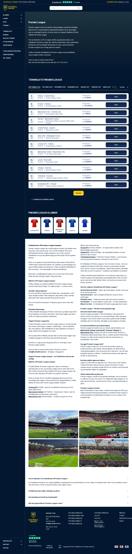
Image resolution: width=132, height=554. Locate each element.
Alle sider (59, 546)
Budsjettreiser (9, 38)
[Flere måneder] (115, 87)
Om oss (5, 548)
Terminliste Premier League (43, 199)
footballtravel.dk (75, 518)
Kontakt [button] (6, 544)
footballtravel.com (76, 515)
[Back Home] (10, 8)
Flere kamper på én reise (12, 51)
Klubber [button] (6, 15)
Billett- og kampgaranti (99, 521)
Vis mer (78, 193)
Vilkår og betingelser (49, 546)
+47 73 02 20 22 (54, 516)
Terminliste (7, 31)
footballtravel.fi (74, 521)
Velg (116, 97)
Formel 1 (6, 25)
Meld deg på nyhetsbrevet (99, 526)
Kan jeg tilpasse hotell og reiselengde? (43, 497)
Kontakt (97, 518)
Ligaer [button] (5, 18)
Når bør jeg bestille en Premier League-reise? (46, 503)
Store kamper (8, 42)
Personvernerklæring (35, 545)
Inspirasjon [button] (7, 541)
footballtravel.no (75, 513)
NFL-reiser (7, 58)
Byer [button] (4, 22)
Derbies (6, 35)
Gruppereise (7, 45)
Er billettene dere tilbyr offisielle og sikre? (44, 491)
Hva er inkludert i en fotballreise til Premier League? (48, 479)
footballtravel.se (75, 523)
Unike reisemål (8, 54)
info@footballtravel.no (53, 523)
